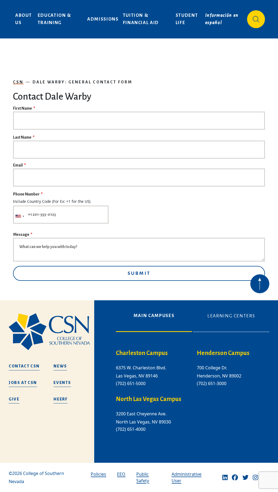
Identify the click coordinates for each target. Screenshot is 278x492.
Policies (98, 474)
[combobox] (19, 216)
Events (62, 382)
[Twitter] (245, 477)
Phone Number (26, 194)
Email (18, 165)
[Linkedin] (225, 477)
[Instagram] (255, 477)
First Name (22, 108)
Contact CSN (24, 366)
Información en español (222, 19)
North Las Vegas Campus (148, 399)
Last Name (22, 137)
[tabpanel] (192, 395)
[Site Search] (256, 19)
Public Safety (142, 477)
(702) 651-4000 (131, 429)
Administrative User (186, 477)
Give (14, 399)
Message (21, 234)
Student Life (187, 19)
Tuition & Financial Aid (141, 19)
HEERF (60, 399)
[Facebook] (235, 477)
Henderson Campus (223, 353)
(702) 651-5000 (131, 383)
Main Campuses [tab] (154, 315)
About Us (24, 19)
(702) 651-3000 (211, 383)
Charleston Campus (142, 353)
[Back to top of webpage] (259, 283)
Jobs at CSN (23, 382)
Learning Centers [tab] (231, 316)
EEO (121, 474)
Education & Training (55, 19)
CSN (18, 82)
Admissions (103, 19)
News (60, 366)
